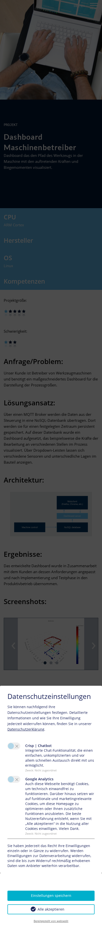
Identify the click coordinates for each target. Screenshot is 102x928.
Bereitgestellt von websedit (51, 921)
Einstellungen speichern (51, 895)
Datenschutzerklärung (25, 729)
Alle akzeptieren (51, 909)
